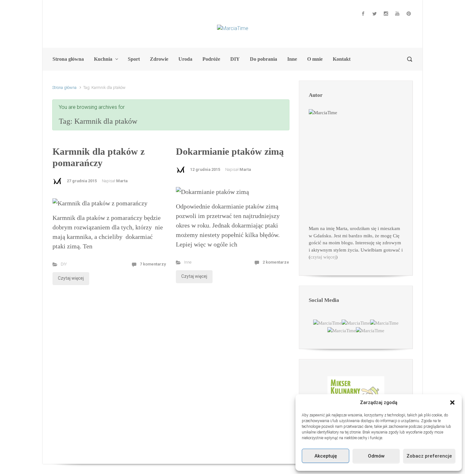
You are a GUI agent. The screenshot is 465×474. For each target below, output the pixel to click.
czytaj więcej (323, 256)
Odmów (376, 456)
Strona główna (64, 87)
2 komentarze (276, 262)
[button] (452, 402)
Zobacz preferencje (429, 456)
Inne (187, 262)
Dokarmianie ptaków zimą (230, 151)
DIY (64, 264)
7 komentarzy (153, 264)
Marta (121, 180)
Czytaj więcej (71, 278)
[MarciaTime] (327, 322)
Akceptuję (325, 456)
